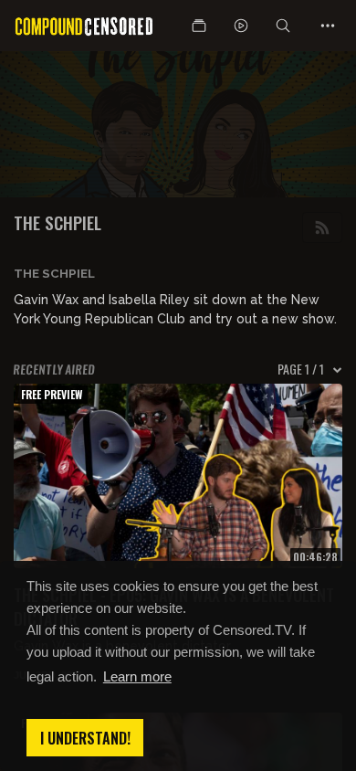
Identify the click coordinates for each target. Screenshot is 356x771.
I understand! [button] (85, 738)
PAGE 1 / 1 (300, 369)
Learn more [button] (137, 676)
